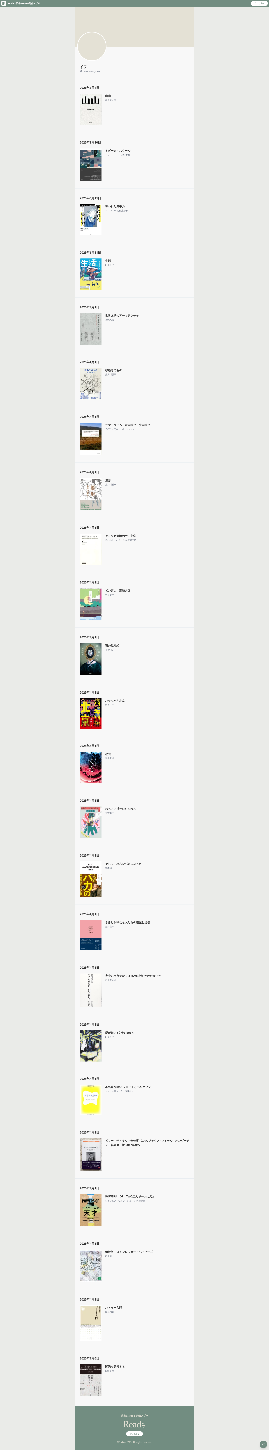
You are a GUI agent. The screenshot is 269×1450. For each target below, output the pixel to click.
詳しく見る (259, 3)
